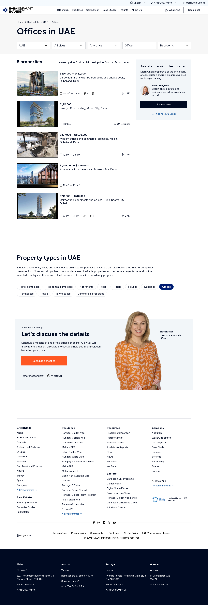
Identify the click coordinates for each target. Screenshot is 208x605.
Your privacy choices (158, 533)
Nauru (20, 470)
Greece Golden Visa (72, 442)
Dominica (22, 456)
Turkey (20, 475)
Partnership (158, 461)
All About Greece (116, 507)
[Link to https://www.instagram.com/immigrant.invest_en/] (98, 522)
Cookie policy (97, 533)
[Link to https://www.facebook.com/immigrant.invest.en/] (93, 522)
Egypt (20, 480)
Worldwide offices (161, 437)
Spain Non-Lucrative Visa (75, 475)
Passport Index (115, 437)
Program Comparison (118, 432)
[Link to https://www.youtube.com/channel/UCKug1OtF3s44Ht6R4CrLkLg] (114, 522)
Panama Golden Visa (73, 504)
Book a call (194, 9)
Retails (44, 293)
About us (157, 432)
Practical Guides (115, 442)
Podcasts (112, 461)
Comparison (92, 9)
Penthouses (27, 293)
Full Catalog (23, 512)
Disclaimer (114, 533)
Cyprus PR (67, 509)
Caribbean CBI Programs (120, 478)
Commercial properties (91, 293)
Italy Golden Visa (71, 499)
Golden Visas (114, 483)
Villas (103, 286)
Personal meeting (161, 485)
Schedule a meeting (44, 360)
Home (20, 22)
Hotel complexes (29, 286)
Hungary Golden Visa (73, 437)
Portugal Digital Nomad (74, 490)
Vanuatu (21, 461)
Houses (132, 286)
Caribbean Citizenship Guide (122, 502)
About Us (136, 9)
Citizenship (63, 9)
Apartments (86, 286)
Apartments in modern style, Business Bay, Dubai (88, 169)
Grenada (21, 442)
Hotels (117, 286)
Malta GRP (67, 466)
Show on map (24, 584)
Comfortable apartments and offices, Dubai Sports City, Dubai (92, 201)
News (110, 456)
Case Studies (109, 9)
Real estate (33, 22)
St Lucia (21, 451)
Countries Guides (26, 507)
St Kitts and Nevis (26, 437)
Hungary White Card (73, 456)
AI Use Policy (131, 533)
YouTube (111, 466)
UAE (45, 22)
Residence (77, 9)
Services (156, 456)
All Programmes (25, 490)
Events (155, 466)
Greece (66, 480)
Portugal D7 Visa (71, 485)
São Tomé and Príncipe (29, 466)
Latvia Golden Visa (72, 452)
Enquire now (164, 104)
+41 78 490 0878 (166, 113)
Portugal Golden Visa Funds (122, 497)
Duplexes (149, 286)
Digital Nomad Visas (117, 488)
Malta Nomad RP (71, 471)
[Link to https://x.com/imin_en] (109, 522)
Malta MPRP (68, 447)
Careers (156, 471)
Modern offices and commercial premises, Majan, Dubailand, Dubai (89, 140)
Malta (20, 432)
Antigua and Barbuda (28, 447)
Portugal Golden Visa (73, 432)
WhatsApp (174, 9)
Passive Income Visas (118, 493)
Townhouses (62, 293)
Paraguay (22, 485)
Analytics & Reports (117, 447)
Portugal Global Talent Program (79, 494)
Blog (109, 452)
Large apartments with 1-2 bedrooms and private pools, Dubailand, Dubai (92, 79)
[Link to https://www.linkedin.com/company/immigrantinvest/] (104, 522)
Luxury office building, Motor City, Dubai (83, 108)
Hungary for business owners (78, 461)
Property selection (27, 502)
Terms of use (60, 533)
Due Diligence (159, 442)
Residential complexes (60, 286)
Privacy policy (78, 533)
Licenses (156, 452)
